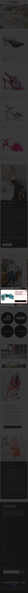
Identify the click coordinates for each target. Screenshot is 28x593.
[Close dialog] (26, 290)
